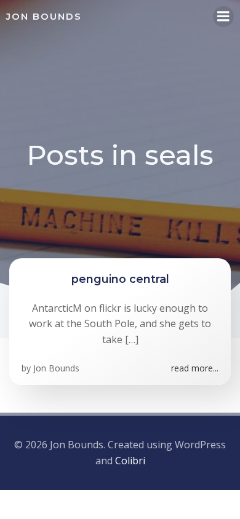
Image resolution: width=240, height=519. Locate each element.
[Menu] (223, 16)
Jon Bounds (56, 368)
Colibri (130, 460)
